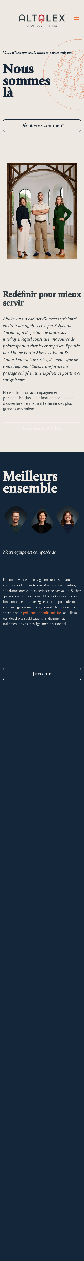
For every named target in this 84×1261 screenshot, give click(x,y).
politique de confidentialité (42, 613)
